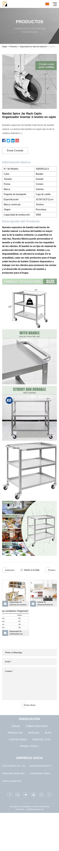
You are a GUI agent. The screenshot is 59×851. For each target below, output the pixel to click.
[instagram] (41, 794)
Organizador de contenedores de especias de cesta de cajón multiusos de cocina (17, 633)
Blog (48, 733)
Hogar (4, 47)
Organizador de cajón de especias (33, 47)
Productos (13, 47)
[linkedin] (17, 794)
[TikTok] (49, 794)
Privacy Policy (29, 746)
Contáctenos (18, 739)
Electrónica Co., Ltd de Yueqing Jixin (13, 766)
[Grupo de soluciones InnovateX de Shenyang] (4, 4)
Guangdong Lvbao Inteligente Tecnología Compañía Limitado (41, 774)
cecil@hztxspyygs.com (35, 809)
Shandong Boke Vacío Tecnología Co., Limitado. (14, 774)
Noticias (33, 733)
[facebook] (9, 794)
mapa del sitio (41, 739)
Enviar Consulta (15, 150)
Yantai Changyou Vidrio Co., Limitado (13, 782)
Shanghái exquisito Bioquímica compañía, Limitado (41, 766)
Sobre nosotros (37, 726)
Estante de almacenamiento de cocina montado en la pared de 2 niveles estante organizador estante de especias (45, 604)
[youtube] (33, 794)
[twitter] (25, 794)
